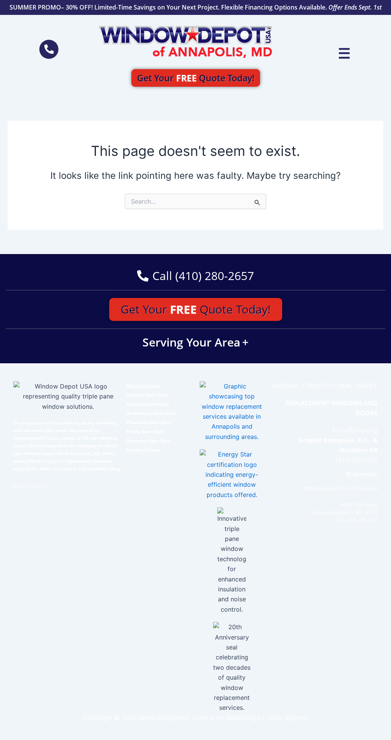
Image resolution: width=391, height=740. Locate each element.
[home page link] (186, 42)
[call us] (48, 49)
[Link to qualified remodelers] (232, 411)
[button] (344, 53)
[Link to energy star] (232, 474)
